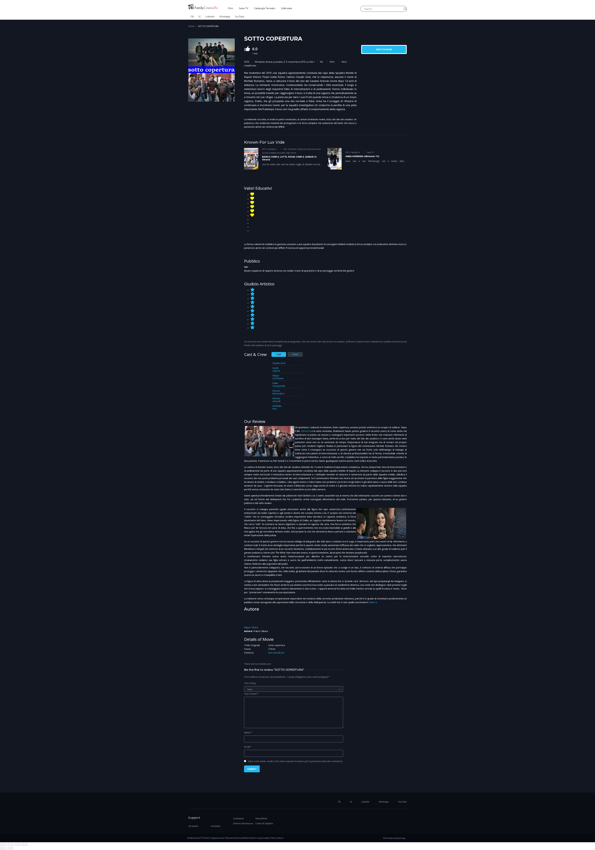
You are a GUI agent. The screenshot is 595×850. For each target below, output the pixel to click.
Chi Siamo (193, 826)
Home (191, 26)
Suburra (373, 602)
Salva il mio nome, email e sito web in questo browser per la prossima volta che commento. (295, 761)
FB (192, 16)
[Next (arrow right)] (10, 848)
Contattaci (238, 818)
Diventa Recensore (243, 823)
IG (199, 16)
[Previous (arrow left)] (3, 848)
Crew (295, 354)
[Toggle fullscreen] (17, 844)
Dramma (292, 149)
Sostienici (215, 826)
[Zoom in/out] (24, 844)
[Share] (10, 844)
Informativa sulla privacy (394, 838)
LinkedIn (210, 16)
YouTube (239, 16)
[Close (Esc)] (3, 844)
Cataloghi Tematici (264, 8)
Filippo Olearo (251, 627)
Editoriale (286, 8)
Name (248, 732)
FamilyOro (272, 149)
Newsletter (261, 818)
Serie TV (243, 8)
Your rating (250, 683)
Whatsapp (224, 16)
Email (247, 746)
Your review (251, 693)
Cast (278, 354)
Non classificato (276, 652)
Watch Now (384, 49)
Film (230, 8)
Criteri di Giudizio (264, 823)
